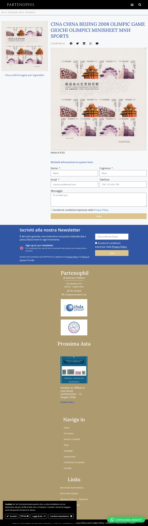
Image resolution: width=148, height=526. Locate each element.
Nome (54, 168)
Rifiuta (24, 516)
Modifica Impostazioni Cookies (121, 523)
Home (66, 427)
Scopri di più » (67, 402)
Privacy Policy (101, 210)
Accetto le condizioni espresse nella (81, 210)
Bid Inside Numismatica (71, 487)
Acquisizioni (69, 456)
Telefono (104, 179)
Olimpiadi (12, 12)
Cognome (105, 168)
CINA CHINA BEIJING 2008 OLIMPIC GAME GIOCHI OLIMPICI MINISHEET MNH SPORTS (98, 30)
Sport (21, 12)
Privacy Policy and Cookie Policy (89, 523)
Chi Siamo (68, 433)
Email (54, 179)
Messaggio (57, 190)
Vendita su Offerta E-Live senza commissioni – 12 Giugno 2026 (73, 392)
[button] (132, 4)
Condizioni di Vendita (74, 462)
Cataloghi (68, 450)
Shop (66, 445)
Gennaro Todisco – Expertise (74, 499)
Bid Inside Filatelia (69, 493)
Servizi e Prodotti (72, 439)
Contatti (67, 468)
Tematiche (30, 12)
